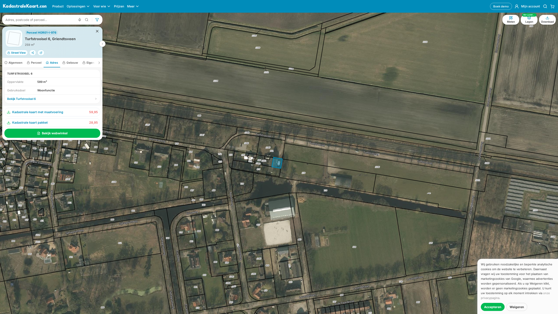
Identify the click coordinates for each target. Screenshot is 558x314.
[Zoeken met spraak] (80, 20)
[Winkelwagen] (552, 6)
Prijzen (119, 6)
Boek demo (501, 6)
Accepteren (492, 307)
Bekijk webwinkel (55, 133)
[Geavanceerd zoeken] (87, 20)
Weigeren (517, 307)
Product (58, 6)
